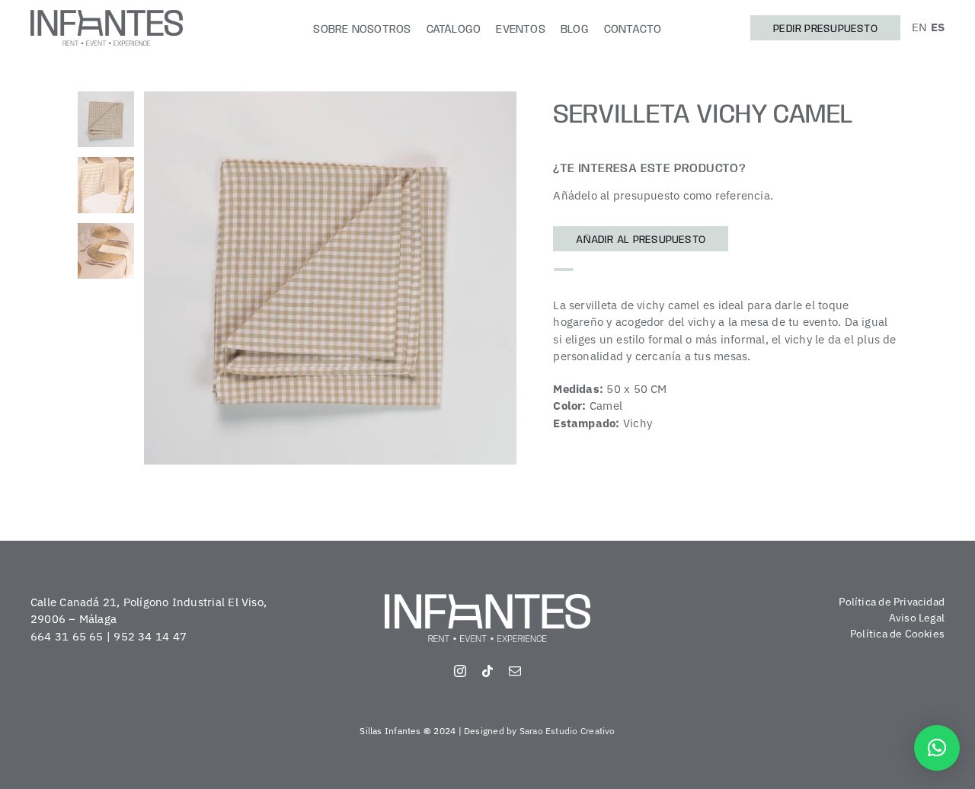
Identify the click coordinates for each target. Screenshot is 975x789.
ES (938, 27)
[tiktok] (487, 671)
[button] (937, 748)
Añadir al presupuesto (640, 240)
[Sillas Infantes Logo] (106, 15)
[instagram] (460, 671)
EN (919, 27)
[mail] (515, 671)
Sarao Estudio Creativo (567, 730)
